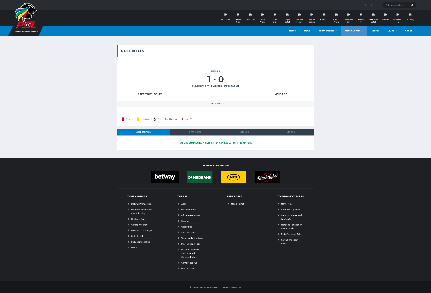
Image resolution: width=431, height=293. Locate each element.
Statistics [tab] (195, 132)
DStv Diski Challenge (141, 230)
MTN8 (134, 247)
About (408, 30)
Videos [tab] (291, 132)
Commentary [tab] (143, 132)
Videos (375, 30)
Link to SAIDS (187, 268)
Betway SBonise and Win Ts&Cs (291, 217)
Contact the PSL (189, 262)
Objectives (186, 226)
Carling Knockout (139, 224)
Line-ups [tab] (244, 132)
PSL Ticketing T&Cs (191, 243)
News (307, 30)
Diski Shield (137, 236)
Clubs (391, 30)
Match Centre (353, 30)
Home (292, 30)
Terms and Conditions (192, 238)
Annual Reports (189, 232)
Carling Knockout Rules (289, 241)
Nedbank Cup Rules (291, 209)
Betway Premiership (141, 203)
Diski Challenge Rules (291, 234)
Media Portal (237, 203)
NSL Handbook (188, 209)
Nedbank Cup (138, 218)
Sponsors (186, 220)
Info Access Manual (191, 215)
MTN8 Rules (287, 203)
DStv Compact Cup (140, 241)
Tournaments (326, 30)
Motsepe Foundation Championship (141, 211)
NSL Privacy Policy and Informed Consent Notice (190, 253)
